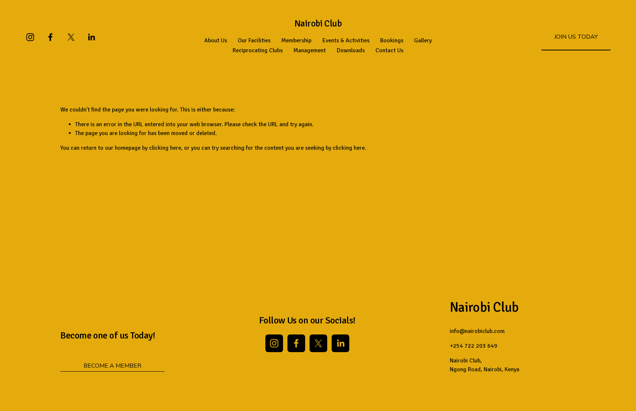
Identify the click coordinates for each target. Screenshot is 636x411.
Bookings (391, 40)
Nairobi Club (318, 23)
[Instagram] (30, 37)
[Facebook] (50, 37)
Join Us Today (576, 37)
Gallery (423, 40)
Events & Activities (346, 40)
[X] (71, 37)
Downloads (351, 50)
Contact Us (389, 50)
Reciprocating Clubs (258, 50)
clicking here (165, 148)
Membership (296, 40)
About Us (215, 40)
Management (309, 50)
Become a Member (112, 366)
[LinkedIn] (91, 37)
